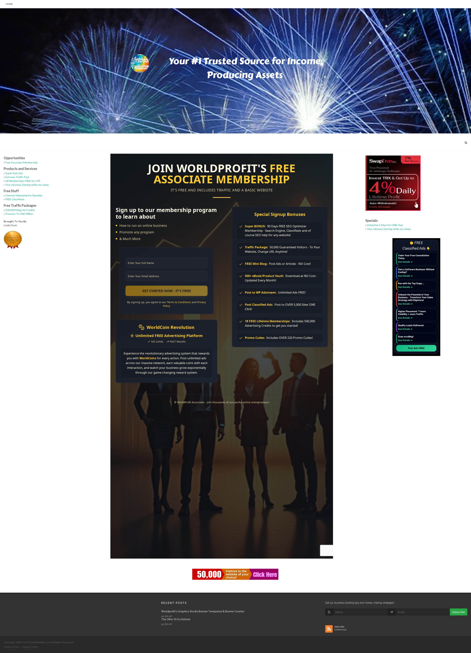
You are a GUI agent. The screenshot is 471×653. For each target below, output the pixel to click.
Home (9, 4)
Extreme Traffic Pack (17, 177)
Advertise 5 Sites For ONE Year (385, 225)
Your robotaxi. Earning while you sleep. (27, 184)
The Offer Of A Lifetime (175, 619)
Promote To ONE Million (19, 213)
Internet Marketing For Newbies (24, 195)
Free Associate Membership (21, 162)
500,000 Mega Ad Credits (20, 209)
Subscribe (458, 612)
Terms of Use (11, 646)
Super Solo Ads (14, 173)
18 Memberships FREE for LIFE (22, 180)
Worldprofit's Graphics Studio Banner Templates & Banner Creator (202, 611)
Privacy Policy (30, 646)
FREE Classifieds (14, 199)
